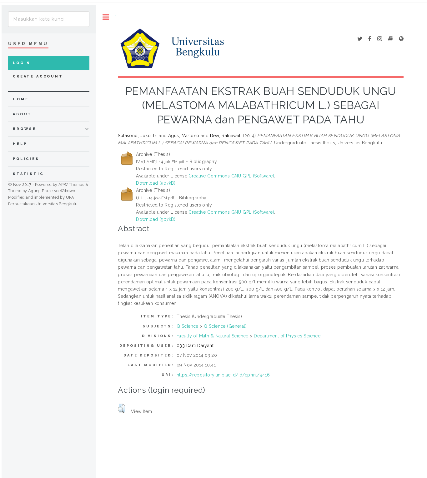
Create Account (38, 76)
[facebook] (369, 39)
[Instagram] (379, 39)
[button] (121, 408)
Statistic (28, 174)
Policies (26, 159)
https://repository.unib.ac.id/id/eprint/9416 (223, 374)
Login (22, 63)
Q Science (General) (225, 326)
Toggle (106, 17)
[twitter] (359, 39)
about (22, 114)
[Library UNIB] (401, 39)
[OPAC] (390, 39)
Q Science (187, 326)
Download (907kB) (155, 183)
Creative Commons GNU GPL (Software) (231, 175)
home (20, 99)
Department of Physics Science (287, 335)
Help (20, 144)
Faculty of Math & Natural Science (213, 335)
